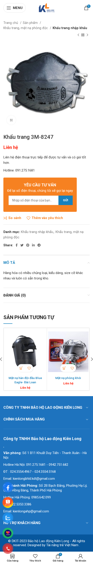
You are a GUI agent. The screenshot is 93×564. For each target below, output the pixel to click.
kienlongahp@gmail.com (31, 511)
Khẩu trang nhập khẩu (70, 28)
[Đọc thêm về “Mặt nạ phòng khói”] (64, 368)
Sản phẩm (31, 23)
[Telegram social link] (39, 245)
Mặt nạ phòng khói (68, 378)
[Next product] (87, 35)
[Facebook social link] (16, 245)
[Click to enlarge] (11, 120)
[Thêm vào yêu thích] (29, 368)
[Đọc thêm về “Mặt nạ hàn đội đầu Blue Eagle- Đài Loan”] (21, 368)
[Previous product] (78, 35)
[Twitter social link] (22, 245)
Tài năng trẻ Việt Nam (62, 545)
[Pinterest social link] (28, 245)
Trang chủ (11, 23)
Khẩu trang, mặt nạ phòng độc (26, 28)
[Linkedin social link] (33, 245)
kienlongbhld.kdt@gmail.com (34, 479)
